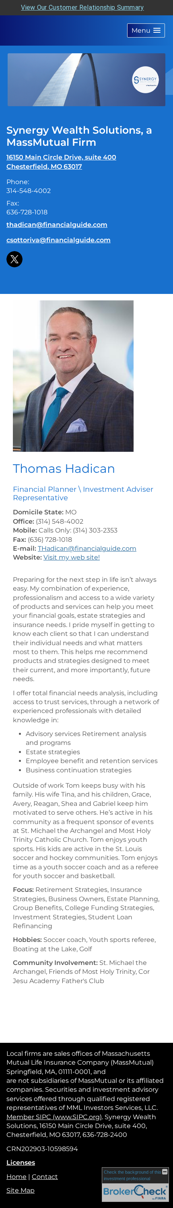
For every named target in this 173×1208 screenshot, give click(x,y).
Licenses (20, 1162)
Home (16, 1177)
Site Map (20, 1190)
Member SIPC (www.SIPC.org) (54, 1117)
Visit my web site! (71, 557)
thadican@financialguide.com (56, 225)
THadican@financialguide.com (87, 548)
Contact (45, 1177)
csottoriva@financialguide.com (58, 240)
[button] (146, 30)
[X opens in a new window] (14, 258)
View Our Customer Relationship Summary (82, 7)
